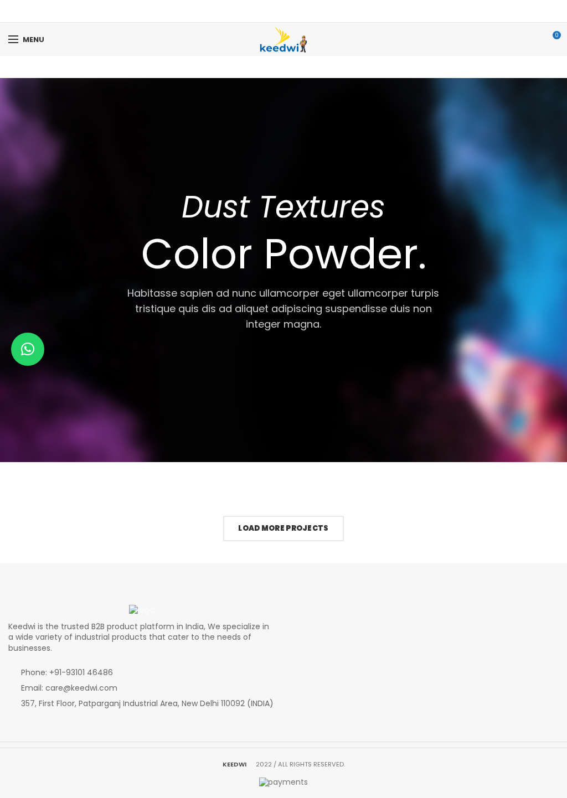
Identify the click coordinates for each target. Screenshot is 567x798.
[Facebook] (277, 11)
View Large (125, 489)
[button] (27, 349)
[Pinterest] (290, 11)
